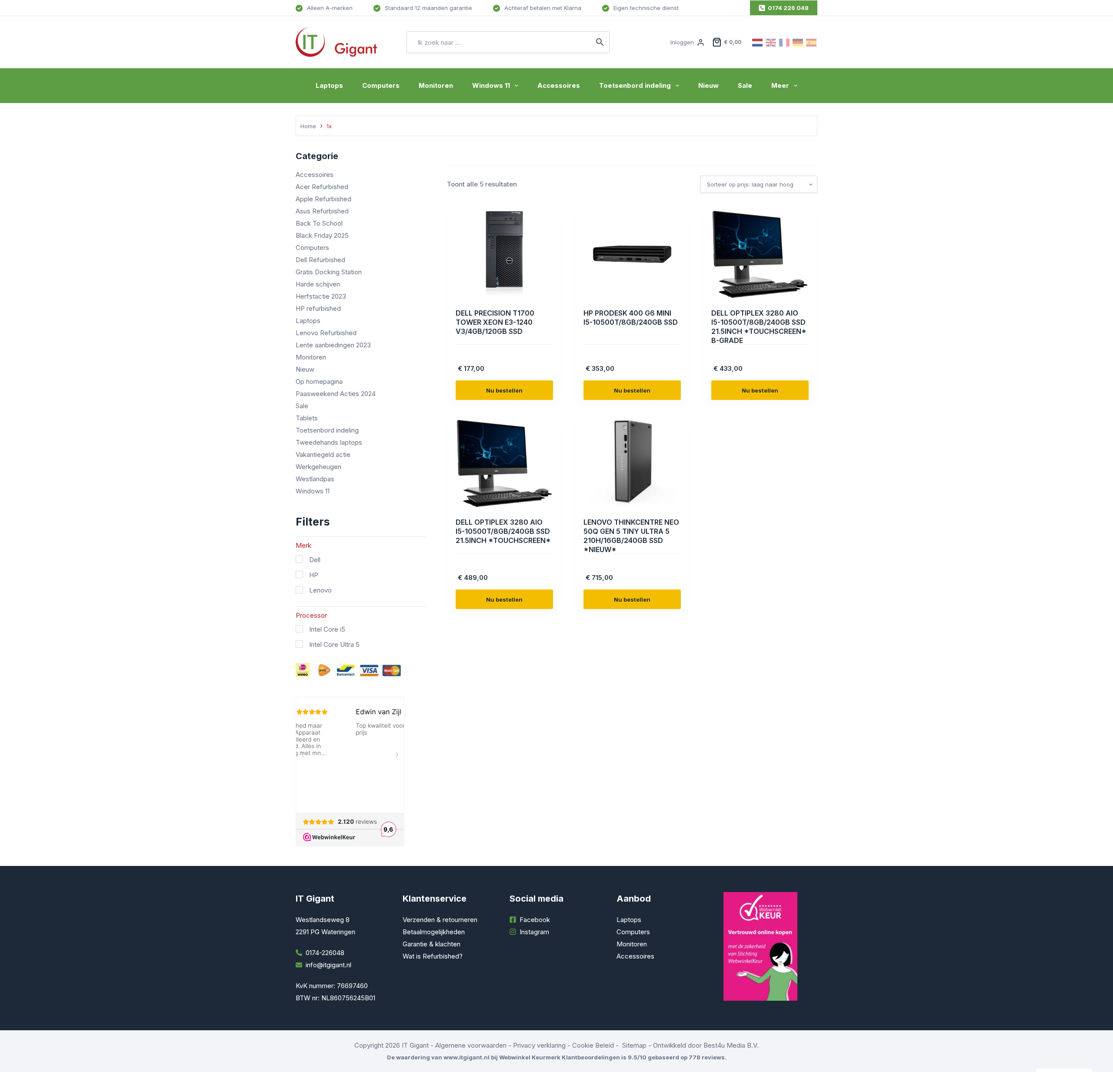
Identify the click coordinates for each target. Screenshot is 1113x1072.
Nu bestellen (504, 390)
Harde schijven (318, 284)
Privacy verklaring (539, 1045)
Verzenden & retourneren (440, 920)
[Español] (811, 42)
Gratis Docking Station (329, 272)
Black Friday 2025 (322, 235)
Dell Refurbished (320, 260)
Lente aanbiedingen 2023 (333, 345)
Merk (303, 545)
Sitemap (634, 1045)
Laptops (329, 85)
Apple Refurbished (323, 199)
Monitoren (436, 85)
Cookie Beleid (593, 1045)
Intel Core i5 (327, 629)
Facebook (535, 920)
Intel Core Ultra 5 (334, 644)
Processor (311, 615)
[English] (771, 42)
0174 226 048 (788, 7)
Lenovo (320, 590)
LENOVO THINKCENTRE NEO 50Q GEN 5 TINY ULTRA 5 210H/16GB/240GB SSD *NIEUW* (631, 535)
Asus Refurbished (322, 211)
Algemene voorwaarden (471, 1045)
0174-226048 (325, 953)
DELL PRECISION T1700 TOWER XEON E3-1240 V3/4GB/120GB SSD (495, 322)
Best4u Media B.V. (731, 1045)
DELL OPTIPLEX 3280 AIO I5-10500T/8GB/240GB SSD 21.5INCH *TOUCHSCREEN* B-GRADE (758, 326)
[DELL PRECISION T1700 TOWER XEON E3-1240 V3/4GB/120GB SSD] (504, 254)
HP (313, 575)
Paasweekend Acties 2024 (336, 394)
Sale (745, 85)
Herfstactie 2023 (321, 296)
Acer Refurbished (322, 187)
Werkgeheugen (318, 467)
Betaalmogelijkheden (434, 932)
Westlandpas (315, 479)
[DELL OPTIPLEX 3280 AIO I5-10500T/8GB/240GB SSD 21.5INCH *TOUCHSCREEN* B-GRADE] (760, 254)
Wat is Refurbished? (433, 956)
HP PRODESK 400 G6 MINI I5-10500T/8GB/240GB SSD (630, 317)
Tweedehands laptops (329, 442)
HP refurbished (318, 308)
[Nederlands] (757, 42)
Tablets (307, 418)
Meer (780, 85)
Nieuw (708, 85)
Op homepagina (319, 381)
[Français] (784, 42)
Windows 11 (491, 85)
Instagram (534, 932)
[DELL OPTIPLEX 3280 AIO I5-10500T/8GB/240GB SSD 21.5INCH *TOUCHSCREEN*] (504, 463)
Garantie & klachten (431, 944)
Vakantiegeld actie (323, 454)
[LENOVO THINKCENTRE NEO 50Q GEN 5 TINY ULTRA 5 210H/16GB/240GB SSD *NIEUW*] (632, 463)
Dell (314, 560)
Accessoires (558, 85)
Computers (381, 85)
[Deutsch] (798, 42)
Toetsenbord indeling (635, 85)
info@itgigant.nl (328, 965)
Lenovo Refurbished (326, 333)
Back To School (319, 223)
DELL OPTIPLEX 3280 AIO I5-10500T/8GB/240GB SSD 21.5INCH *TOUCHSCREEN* (503, 531)
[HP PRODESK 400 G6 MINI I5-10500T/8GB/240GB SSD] (632, 254)
